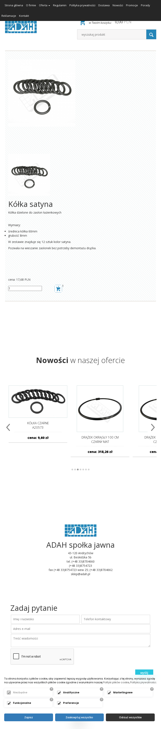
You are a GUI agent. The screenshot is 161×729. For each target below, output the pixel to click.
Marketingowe (122, 692)
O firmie (31, 5)
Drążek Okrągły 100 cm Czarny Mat (100, 439)
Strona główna (14, 5)
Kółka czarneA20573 (38, 425)
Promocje (132, 5)
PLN (123, 22)
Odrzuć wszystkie (130, 717)
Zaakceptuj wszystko (79, 717)
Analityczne (71, 692)
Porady (145, 5)
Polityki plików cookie (116, 682)
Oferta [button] (43, 5)
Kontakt (24, 16)
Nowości (118, 5)
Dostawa (104, 5)
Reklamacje (8, 16)
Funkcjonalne (22, 703)
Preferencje (71, 703)
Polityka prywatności (82, 5)
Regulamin (59, 5)
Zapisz (28, 717)
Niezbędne (20, 692)
